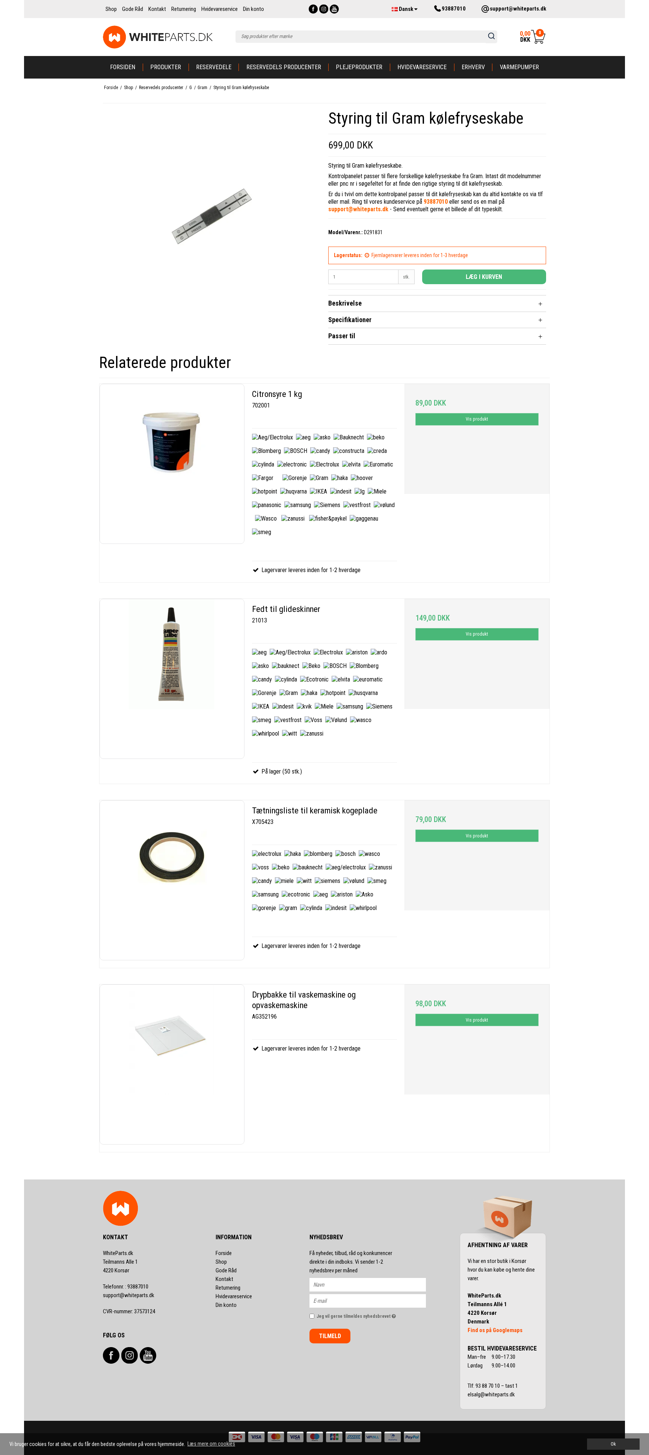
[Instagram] (323, 9)
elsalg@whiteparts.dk (492, 1394)
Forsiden (122, 67)
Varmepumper (519, 67)
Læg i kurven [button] (484, 276)
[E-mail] (374, 1301)
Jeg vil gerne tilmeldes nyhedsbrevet (371, 1314)
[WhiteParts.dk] (158, 37)
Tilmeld (330, 1336)
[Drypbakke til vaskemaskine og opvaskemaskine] (172, 1064)
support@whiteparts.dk (128, 1295)
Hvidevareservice (422, 67)
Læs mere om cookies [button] (211, 1444)
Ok (613, 1444)
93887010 (125, 1286)
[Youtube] (334, 9)
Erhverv (473, 67)
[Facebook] (313, 9)
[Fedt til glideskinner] (172, 679)
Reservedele (213, 67)
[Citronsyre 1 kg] (172, 464)
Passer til (341, 336)
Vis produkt (477, 419)
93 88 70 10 (488, 1385)
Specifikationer (349, 320)
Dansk (406, 9)
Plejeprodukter (359, 67)
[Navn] (374, 1284)
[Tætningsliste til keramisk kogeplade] (172, 880)
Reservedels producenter (283, 67)
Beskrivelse (345, 303)
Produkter (165, 67)
